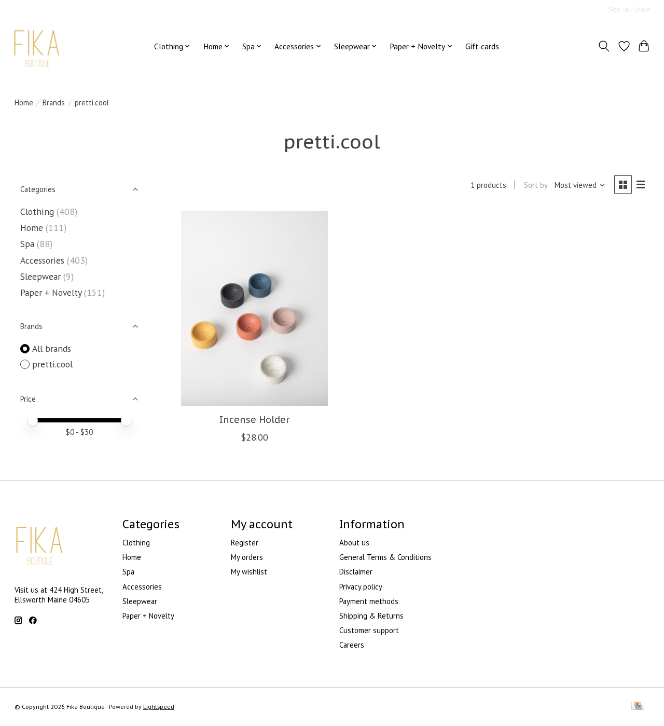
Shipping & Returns (371, 616)
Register (244, 542)
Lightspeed (158, 706)
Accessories (42, 260)
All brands (51, 348)
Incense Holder (254, 420)
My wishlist (249, 572)
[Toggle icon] (603, 46)
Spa (28, 244)
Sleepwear (41, 276)
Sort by (536, 185)
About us (354, 542)
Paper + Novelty (50, 292)
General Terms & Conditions (385, 557)
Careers (351, 645)
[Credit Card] (637, 706)
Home (24, 102)
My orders (247, 557)
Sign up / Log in (629, 9)
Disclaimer (355, 572)
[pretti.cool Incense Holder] (254, 308)
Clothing (38, 211)
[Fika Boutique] (37, 46)
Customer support (369, 630)
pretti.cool (52, 364)
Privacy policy (360, 587)
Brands (54, 102)
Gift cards (482, 46)
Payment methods (368, 601)
